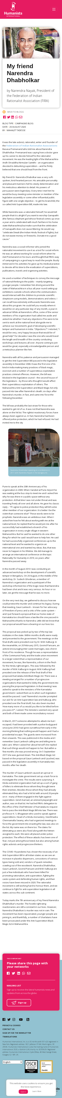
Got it (23, 1091)
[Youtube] (21, 1019)
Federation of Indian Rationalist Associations (31, 145)
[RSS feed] (27, 1019)
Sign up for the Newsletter (16, 1033)
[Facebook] (3, 1019)
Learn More (36, 1091)
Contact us (8, 1029)
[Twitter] (9, 1019)
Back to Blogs (15, 111)
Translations (9, 1037)
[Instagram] (13, 1019)
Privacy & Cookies (11, 1025)
